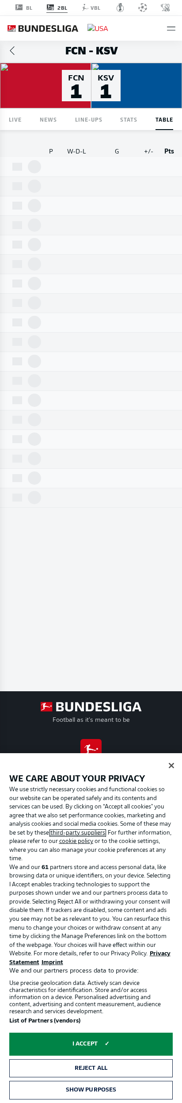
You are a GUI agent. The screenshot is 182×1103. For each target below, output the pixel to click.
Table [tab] (164, 119)
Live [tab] (15, 119)
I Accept (85, 1044)
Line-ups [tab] (88, 119)
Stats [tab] (128, 119)
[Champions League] (142, 7)
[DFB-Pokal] (120, 7)
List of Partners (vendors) (44, 1021)
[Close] (171, 765)
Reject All (91, 1068)
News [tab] (48, 119)
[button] (171, 28)
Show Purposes (91, 1090)
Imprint (52, 962)
